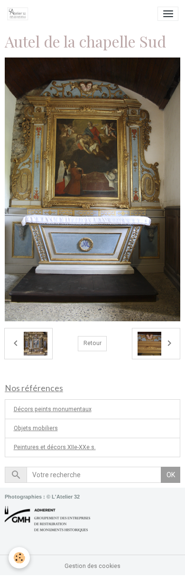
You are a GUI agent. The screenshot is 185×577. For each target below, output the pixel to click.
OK (170, 475)
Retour (92, 343)
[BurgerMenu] (167, 14)
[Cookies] (19, 557)
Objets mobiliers (36, 428)
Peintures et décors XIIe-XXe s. (55, 447)
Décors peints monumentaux (53, 409)
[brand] (19, 14)
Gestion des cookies (92, 566)
